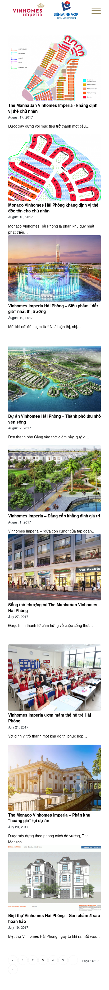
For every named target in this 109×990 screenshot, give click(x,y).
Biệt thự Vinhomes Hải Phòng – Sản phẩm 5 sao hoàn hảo (54, 918)
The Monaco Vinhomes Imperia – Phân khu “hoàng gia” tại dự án (49, 818)
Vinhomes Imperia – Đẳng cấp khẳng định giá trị (54, 516)
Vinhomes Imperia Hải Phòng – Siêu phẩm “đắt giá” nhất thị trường (53, 309)
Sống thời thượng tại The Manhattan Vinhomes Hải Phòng (52, 607)
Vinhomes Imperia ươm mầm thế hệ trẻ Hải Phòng (49, 718)
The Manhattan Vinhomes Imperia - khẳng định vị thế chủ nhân (52, 108)
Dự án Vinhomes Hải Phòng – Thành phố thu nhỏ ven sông (54, 419)
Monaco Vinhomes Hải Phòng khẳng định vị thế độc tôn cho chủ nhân (53, 208)
